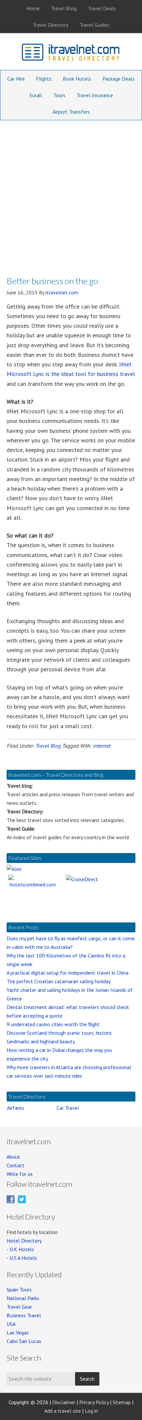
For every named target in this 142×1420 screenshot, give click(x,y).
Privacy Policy (94, 1402)
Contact (15, 1165)
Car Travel (67, 1107)
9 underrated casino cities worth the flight (53, 1024)
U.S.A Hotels (23, 1257)
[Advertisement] (71, 195)
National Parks (23, 1298)
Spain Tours (19, 1289)
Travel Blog (48, 745)
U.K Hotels (22, 1249)
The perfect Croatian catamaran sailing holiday (59, 981)
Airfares (15, 1107)
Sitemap (122, 1402)
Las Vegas (18, 1332)
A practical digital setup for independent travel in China (67, 972)
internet (101, 745)
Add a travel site (62, 1410)
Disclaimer (63, 1402)
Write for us (20, 1174)
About (13, 1156)
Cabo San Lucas (24, 1341)
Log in (91, 1410)
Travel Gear (19, 1306)
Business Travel (24, 1315)
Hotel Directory (24, 1240)
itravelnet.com (71, 53)
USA (11, 1324)
